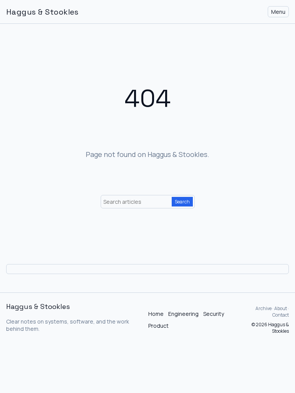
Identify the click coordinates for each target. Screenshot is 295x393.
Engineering (183, 313)
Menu (278, 11)
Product (158, 325)
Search (182, 201)
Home (156, 313)
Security (213, 313)
